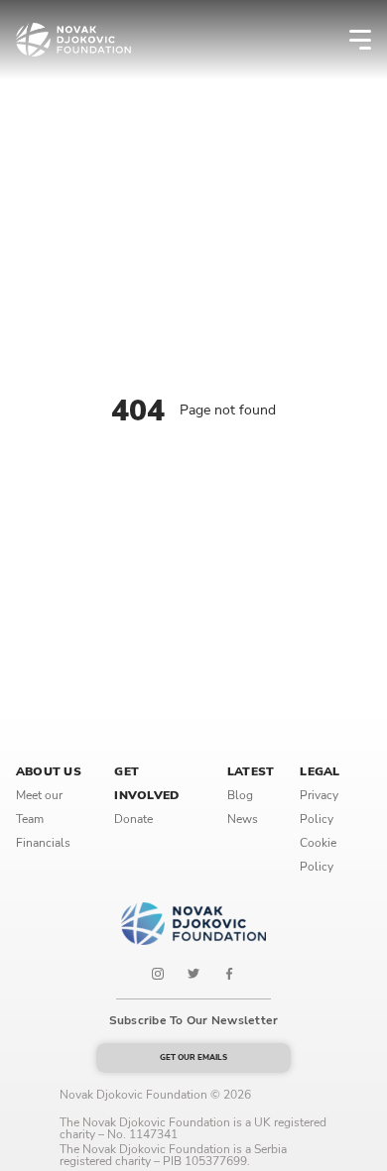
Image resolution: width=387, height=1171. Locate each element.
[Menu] (347, 39)
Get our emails (193, 1057)
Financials (43, 843)
